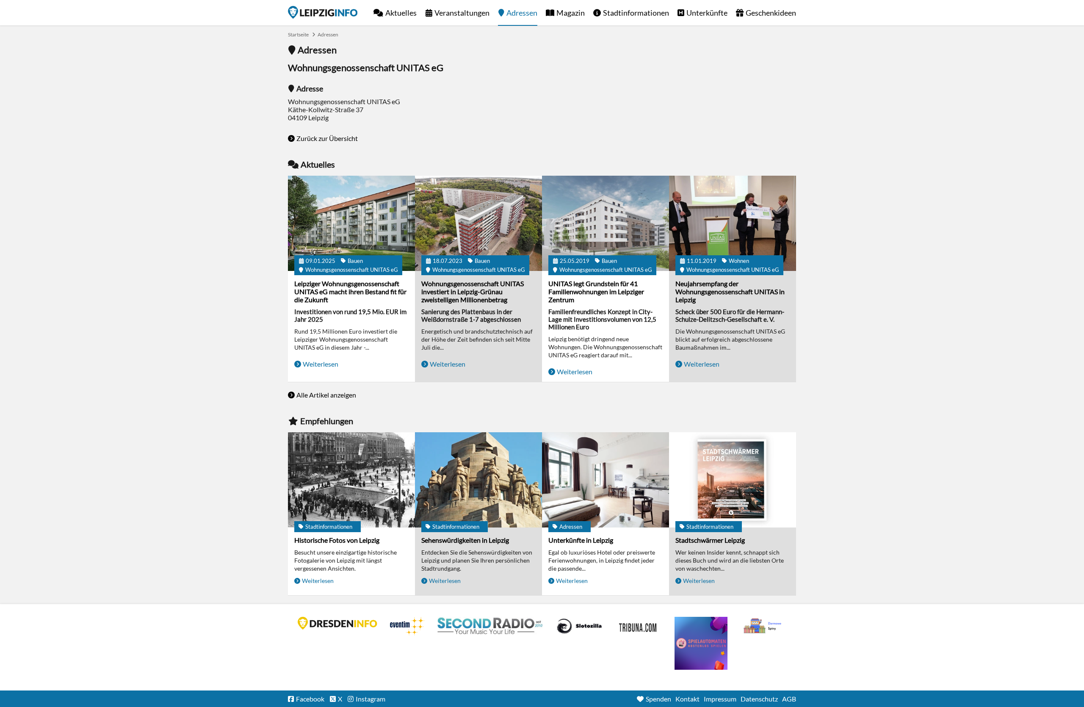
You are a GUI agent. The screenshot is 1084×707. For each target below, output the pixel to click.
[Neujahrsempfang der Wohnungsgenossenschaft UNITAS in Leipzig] (732, 223)
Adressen (521, 12)
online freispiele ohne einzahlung (701, 643)
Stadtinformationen (636, 12)
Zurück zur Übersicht (327, 138)
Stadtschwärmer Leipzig (710, 540)
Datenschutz (759, 699)
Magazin (570, 12)
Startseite (322, 12)
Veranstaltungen (461, 12)
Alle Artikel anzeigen (326, 395)
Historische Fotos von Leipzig (336, 540)
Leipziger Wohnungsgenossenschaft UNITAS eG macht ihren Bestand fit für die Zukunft (350, 291)
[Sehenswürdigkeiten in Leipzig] (478, 479)
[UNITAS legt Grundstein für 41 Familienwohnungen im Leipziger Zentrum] (605, 223)
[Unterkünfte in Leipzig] (605, 479)
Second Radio (490, 626)
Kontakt (687, 699)
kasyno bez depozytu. (763, 626)
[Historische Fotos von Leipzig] (351, 479)
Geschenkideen (771, 12)
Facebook (310, 699)
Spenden (658, 699)
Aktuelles (401, 12)
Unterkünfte (706, 12)
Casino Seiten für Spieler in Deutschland (579, 626)
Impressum (720, 699)
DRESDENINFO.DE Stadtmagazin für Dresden (337, 623)
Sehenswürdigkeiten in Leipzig (465, 540)
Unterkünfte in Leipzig (580, 540)
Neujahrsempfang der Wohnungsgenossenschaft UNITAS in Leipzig (730, 291)
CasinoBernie (638, 626)
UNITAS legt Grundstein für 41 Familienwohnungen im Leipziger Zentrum (596, 291)
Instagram (370, 699)
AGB (789, 699)
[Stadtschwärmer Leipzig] (732, 479)
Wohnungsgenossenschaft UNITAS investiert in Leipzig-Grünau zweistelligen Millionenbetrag (472, 291)
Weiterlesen (320, 364)
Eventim (407, 626)
